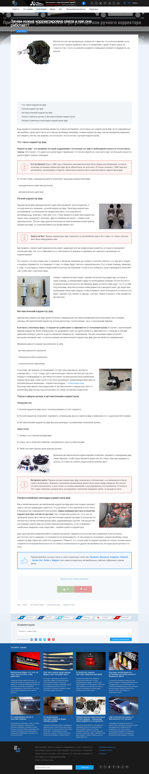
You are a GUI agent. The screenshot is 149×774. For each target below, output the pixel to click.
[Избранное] (129, 3)
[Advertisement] (74, 83)
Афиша (52, 9)
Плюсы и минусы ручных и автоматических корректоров (48, 117)
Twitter (46, 560)
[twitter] (100, 3)
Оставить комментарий (121, 639)
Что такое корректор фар (34, 105)
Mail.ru (40, 639)
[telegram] (109, 3)
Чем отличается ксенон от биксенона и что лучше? (121, 718)
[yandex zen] (113, 3)
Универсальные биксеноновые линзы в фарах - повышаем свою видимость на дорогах (90, 719)
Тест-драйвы (28, 9)
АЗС (60, 9)
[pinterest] (105, 3)
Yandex (49, 639)
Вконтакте (104, 557)
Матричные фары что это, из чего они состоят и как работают (24, 674)
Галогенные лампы (37, 605)
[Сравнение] (124, 3)
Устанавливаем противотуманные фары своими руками (54, 719)
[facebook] (92, 3)
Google (53, 639)
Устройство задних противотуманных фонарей (89, 673)
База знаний (41, 9)
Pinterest (124, 557)
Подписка (84, 767)
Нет (85, 589)
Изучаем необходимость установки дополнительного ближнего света (122, 674)
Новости (16, 9)
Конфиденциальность (107, 747)
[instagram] (96, 3)
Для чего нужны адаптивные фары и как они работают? (56, 673)
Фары (25, 605)
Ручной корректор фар (32, 109)
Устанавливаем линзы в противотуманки (22, 718)
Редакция (102, 753)
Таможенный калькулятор (75, 9)
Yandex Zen (37, 560)
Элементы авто (69, 605)
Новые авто (93, 9)
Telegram (55, 560)
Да (67, 589)
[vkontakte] (118, 3)
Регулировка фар (53, 605)
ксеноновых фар (76, 383)
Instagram (114, 557)
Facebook (94, 557)
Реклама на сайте (105, 750)
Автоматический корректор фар (37, 113)
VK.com (31, 639)
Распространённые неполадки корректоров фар (45, 121)
